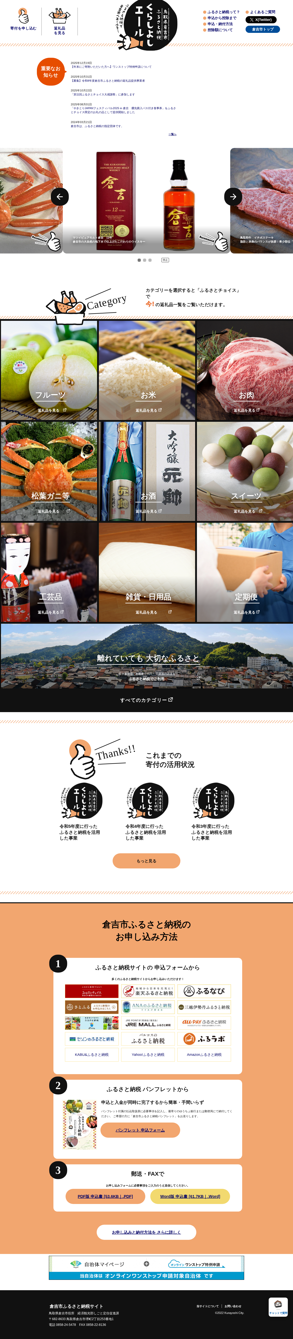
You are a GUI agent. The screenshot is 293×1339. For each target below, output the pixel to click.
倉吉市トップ (263, 29)
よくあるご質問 (262, 12)
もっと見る (146, 861)
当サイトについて (208, 1306)
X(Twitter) (263, 20)
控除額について (220, 30)
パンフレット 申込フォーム (140, 1130)
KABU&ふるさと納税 (92, 1055)
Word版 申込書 (190, 1196)
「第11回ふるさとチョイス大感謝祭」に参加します (103, 94)
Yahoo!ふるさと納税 (148, 1055)
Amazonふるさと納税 (204, 1055)
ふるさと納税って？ (224, 12)
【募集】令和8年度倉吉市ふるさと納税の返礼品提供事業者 (108, 80)
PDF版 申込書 (105, 1196)
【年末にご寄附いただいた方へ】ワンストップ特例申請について (111, 66)
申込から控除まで (222, 18)
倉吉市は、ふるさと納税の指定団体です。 (97, 126)
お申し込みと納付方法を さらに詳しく (146, 1232)
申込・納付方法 (220, 24)
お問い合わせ (233, 1306)
